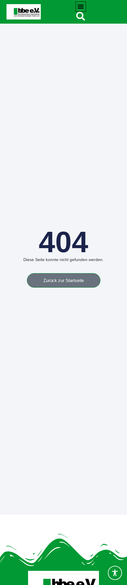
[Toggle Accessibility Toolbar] (115, 573)
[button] (81, 6)
